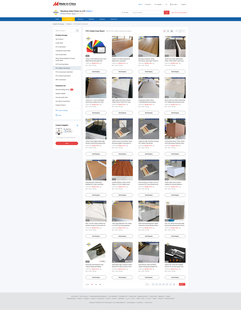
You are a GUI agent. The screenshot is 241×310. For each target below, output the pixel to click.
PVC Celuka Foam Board (63, 68)
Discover (102, 19)
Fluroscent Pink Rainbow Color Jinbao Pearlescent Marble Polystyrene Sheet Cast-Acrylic (94, 266)
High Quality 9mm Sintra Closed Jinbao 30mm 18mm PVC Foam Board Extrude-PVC (121, 102)
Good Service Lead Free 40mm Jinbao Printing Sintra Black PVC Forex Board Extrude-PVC (147, 266)
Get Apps (174, 4)
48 (100, 284)
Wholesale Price (123, 296)
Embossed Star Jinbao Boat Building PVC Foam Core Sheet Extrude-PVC (94, 184)
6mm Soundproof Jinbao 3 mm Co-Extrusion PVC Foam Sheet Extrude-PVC (148, 184)
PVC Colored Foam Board (63, 76)
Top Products (59, 39)
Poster (59, 115)
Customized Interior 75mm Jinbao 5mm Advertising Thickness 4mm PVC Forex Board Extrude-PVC (175, 143)
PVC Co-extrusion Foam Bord (64, 72)
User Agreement (131, 302)
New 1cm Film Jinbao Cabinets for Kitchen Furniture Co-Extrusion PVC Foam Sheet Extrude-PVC (96, 225)
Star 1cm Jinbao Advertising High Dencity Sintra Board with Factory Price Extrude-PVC (174, 225)
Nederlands (121, 298)
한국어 (133, 298)
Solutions (91, 19)
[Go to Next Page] (183, 31)
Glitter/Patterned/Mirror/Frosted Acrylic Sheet (65, 59)
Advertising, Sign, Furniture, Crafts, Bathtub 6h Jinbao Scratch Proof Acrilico (122, 266)
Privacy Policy (148, 302)
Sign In (141, 4)
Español (79, 298)
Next (181, 284)
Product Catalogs (63, 110)
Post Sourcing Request (180, 12)
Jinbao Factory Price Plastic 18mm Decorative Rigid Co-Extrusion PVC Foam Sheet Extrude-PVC (122, 143)
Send (66, 143)
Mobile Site (161, 296)
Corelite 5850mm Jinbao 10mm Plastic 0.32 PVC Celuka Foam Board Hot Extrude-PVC (121, 184)
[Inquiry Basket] (167, 4)
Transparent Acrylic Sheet (63, 51)
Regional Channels (143, 296)
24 (92, 284)
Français (93, 298)
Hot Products (74, 296)
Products (69, 19)
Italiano (108, 298)
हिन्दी (143, 298)
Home (57, 19)
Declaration (140, 302)
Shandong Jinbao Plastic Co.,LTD (72, 11)
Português (86, 298)
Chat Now (68, 131)
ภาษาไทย (148, 298)
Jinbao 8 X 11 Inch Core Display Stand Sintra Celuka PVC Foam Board (95, 102)
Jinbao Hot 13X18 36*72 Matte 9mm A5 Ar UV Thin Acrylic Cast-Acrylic (174, 266)
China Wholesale (113, 296)
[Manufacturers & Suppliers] (65, 4)
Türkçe (154, 298)
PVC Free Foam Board (62, 64)
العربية (127, 298)
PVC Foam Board (61, 47)
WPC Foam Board (61, 80)
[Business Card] (77, 125)
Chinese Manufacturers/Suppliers (98, 296)
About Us (80, 19)
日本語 (138, 298)
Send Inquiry (96, 71)
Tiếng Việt (160, 298)
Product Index (153, 296)
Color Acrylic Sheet (61, 54)
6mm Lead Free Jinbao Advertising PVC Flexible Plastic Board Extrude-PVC (175, 102)
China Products (84, 296)
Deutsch (114, 298)
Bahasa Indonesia (169, 298)
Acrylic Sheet (59, 43)
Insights (168, 296)
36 (96, 284)
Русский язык (100, 298)
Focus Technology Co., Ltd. (108, 302)
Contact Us (113, 19)
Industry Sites (132, 296)
